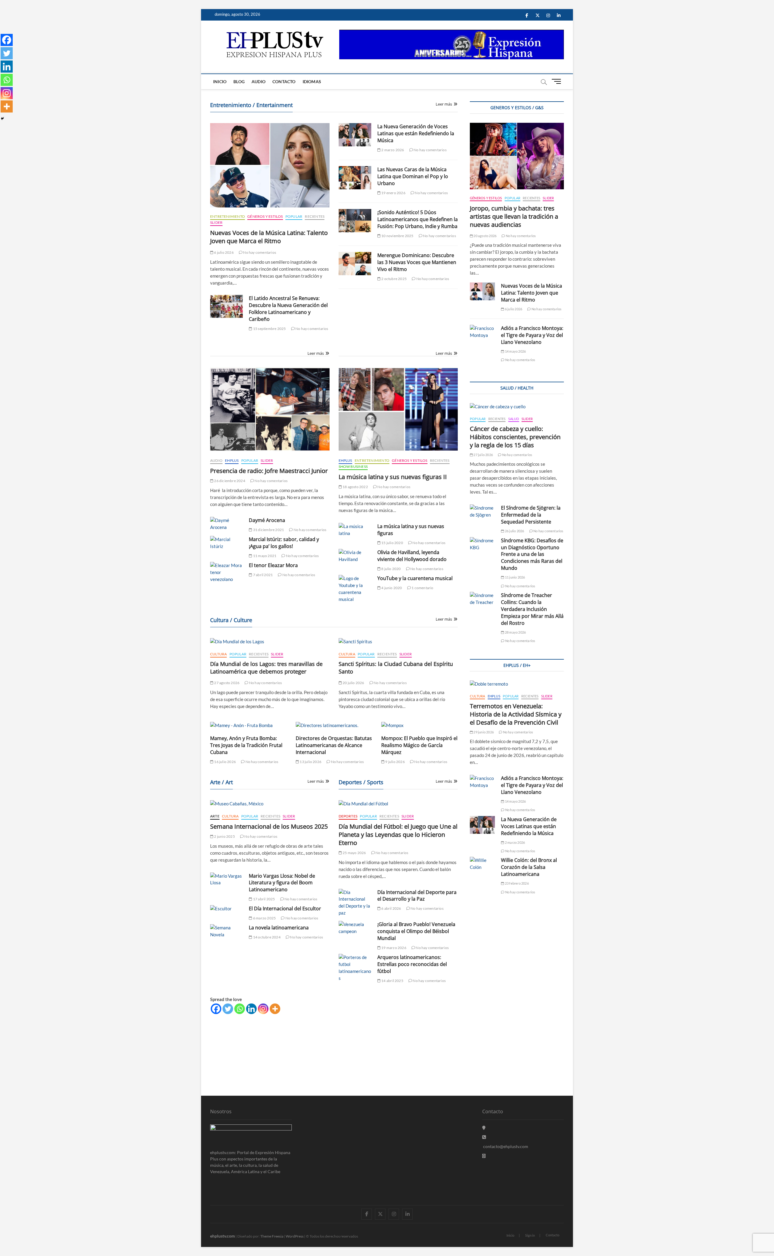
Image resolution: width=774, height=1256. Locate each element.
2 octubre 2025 (394, 278)
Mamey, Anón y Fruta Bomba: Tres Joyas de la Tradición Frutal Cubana (246, 745)
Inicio (219, 81)
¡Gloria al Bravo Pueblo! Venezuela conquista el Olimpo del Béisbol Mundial (416, 931)
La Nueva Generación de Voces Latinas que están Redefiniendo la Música (415, 133)
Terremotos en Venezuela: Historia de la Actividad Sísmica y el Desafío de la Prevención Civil (515, 714)
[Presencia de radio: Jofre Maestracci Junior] (270, 409)
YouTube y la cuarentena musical (415, 578)
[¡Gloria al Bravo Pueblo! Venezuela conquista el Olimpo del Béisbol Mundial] (355, 928)
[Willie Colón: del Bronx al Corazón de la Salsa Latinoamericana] (482, 864)
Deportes (348, 816)
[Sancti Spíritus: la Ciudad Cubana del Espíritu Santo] (398, 641)
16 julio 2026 (224, 761)
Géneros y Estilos (265, 216)
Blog (239, 81)
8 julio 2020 (391, 568)
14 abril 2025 (392, 980)
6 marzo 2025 (264, 918)
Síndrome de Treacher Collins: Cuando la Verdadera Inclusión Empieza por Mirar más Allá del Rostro (532, 609)
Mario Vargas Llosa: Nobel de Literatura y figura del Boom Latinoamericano (282, 883)
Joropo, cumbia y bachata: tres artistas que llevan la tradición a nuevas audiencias (514, 216)
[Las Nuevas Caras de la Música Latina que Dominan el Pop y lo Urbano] (355, 177)
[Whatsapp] (239, 1008)
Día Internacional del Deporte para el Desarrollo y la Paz (417, 895)
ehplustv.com (222, 1235)
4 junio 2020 (391, 588)
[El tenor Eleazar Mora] (226, 572)
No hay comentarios (259, 252)
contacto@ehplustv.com (505, 1146)
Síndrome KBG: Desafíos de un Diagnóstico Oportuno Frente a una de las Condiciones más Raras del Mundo (532, 554)
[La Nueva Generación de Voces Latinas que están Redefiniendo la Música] (355, 134)
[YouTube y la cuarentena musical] (355, 589)
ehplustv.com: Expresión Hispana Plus (247, 1039)
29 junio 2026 (483, 732)
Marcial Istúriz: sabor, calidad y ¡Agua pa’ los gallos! (284, 543)
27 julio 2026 (483, 455)
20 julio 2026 (353, 682)
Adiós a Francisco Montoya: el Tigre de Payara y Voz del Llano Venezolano (532, 335)
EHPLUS (232, 460)
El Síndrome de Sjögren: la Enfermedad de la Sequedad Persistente (531, 514)
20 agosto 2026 (484, 236)
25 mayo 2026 (354, 852)
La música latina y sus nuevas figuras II (393, 477)
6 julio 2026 (223, 252)
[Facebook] (216, 1008)
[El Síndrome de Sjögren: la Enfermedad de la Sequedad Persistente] (482, 511)
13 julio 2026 (310, 761)
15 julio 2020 (392, 542)
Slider (216, 222)
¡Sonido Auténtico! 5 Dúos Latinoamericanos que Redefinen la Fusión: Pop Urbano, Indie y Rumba (417, 219)
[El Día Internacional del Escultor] (226, 908)
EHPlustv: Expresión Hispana (239, 1019)
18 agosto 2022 (355, 486)
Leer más (444, 104)
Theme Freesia (271, 1236)
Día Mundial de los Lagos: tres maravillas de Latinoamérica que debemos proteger (266, 667)
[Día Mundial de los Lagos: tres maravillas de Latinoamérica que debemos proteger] (270, 641)
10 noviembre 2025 (397, 235)
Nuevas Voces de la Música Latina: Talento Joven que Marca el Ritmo (269, 237)
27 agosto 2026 (226, 682)
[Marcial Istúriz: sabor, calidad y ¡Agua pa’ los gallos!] (226, 543)
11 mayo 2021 (264, 555)
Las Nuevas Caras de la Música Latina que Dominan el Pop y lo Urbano (412, 176)
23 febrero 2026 (516, 883)
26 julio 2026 (514, 531)
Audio (258, 81)
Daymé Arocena (267, 520)
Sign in (530, 1235)
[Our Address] (484, 1127)
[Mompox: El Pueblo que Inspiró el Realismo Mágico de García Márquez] (419, 725)
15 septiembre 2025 (269, 328)
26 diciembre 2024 (229, 480)
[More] (275, 1008)
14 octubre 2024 (266, 937)
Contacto (284, 81)
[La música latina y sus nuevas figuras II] (398, 409)
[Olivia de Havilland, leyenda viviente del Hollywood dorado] (355, 556)
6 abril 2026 (391, 908)
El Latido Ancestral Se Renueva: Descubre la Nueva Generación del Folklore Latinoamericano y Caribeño (288, 308)
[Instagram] (263, 1008)
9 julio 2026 (395, 761)
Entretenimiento (227, 216)
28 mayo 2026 (515, 632)
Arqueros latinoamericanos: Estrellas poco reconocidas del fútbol (412, 964)
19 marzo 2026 (393, 947)
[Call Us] (484, 1137)
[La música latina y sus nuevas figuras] (355, 530)
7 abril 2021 (262, 575)
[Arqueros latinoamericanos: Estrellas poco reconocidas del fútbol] (355, 968)
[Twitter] (228, 1008)
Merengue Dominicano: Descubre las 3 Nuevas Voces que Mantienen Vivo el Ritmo (416, 262)
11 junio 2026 (514, 577)
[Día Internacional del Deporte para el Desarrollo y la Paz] (355, 903)
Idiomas (312, 81)
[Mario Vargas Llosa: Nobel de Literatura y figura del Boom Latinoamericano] (226, 879)
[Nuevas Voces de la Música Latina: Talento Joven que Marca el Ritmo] (270, 165)
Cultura (218, 654)
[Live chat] (484, 1155)
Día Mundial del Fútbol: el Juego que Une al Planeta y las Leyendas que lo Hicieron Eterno (398, 834)
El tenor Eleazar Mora (273, 565)
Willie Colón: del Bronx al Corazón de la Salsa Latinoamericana (529, 867)
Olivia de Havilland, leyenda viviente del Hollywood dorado (412, 556)
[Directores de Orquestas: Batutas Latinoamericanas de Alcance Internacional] (334, 725)
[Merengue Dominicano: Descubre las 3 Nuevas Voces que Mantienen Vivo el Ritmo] (355, 263)
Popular (293, 216)
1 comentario (422, 588)
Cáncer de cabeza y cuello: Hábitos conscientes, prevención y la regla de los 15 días (515, 437)
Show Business (353, 466)
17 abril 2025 (263, 899)
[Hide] (2, 118)
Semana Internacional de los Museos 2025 (269, 826)
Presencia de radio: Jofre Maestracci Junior (269, 471)
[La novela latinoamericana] (226, 931)
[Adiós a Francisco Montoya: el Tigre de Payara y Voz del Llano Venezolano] (482, 332)
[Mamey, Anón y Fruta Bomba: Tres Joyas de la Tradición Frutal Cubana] (248, 725)
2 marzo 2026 (392, 150)
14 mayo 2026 (515, 351)
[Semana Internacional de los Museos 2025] (270, 803)
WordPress (295, 1236)
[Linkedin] (251, 1008)
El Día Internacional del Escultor (285, 908)
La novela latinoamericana (279, 927)
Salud (513, 419)
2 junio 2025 (224, 836)
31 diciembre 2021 (268, 529)
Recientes (314, 216)
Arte (215, 816)
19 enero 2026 (393, 193)
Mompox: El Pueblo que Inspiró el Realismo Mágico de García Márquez (419, 745)
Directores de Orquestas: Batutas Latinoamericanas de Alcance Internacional (334, 745)
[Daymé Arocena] (226, 524)
